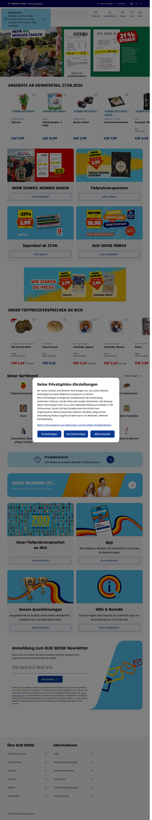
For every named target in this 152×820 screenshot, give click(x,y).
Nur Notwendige (75, 434)
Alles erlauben (103, 434)
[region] (76, 410)
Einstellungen (49, 434)
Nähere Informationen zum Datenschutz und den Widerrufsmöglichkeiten (74, 425)
